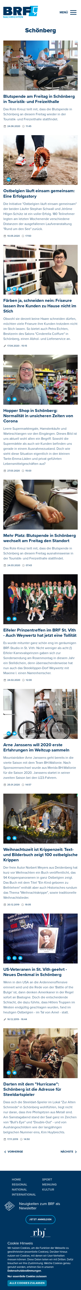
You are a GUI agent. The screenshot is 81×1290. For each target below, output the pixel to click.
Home (16, 1179)
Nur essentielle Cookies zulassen (27, 1276)
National (19, 1189)
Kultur (48, 1189)
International (24, 1194)
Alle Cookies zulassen (27, 1283)
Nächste (67, 1151)
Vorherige (15, 1151)
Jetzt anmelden (40, 1219)
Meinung (49, 1184)
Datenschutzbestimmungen (24, 1270)
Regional (19, 1184)
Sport (47, 1179)
